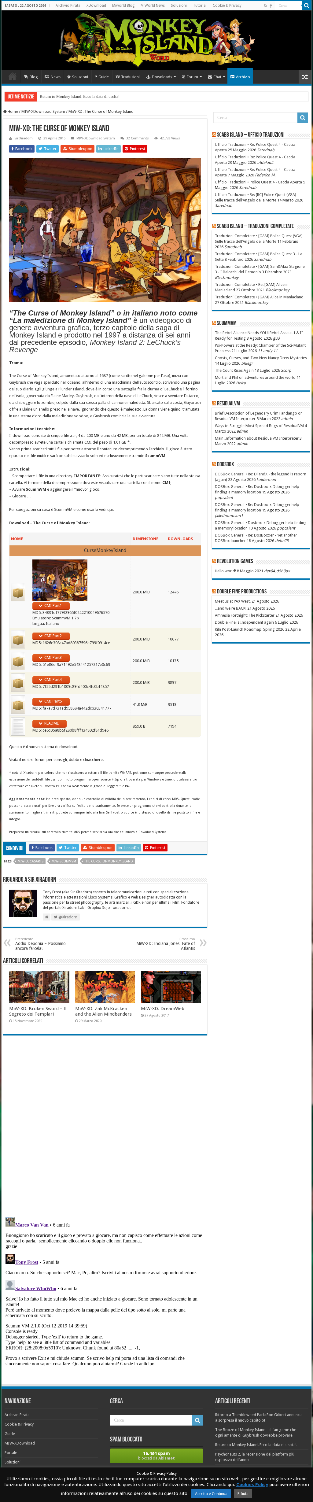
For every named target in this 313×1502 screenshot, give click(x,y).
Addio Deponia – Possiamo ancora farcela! (40, 944)
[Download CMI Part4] (18, 682)
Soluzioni (179, 5)
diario (28, 389)
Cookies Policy (252, 1484)
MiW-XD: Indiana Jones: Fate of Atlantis (165, 944)
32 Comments (137, 138)
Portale (11, 1452)
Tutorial (200, 5)
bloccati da (156, 1455)
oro (38, 416)
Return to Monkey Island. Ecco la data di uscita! (80, 96)
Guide (103, 77)
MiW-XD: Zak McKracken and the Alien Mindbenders (103, 1011)
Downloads (162, 77)
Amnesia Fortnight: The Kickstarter (244, 615)
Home (12, 76)
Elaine (27, 409)
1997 (112, 335)
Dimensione (145, 539)
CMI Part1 (53, 605)
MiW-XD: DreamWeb (162, 1008)
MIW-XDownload (20, 1443)
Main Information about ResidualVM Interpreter (257, 438)
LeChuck (171, 389)
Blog (34, 77)
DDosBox (225, 465)
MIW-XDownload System (43, 111)
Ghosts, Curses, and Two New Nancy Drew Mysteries (261, 358)
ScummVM (63, 509)
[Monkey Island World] (156, 40)
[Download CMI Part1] (18, 591)
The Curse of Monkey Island (108, 861)
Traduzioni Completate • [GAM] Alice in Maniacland (259, 297)
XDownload (96, 5)
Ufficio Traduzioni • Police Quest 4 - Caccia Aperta (258, 182)
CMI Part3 (53, 657)
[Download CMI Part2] (18, 639)
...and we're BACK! (230, 608)
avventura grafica (61, 327)
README (51, 723)
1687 (103, 375)
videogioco (166, 320)
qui (110, 509)
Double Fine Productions (242, 592)
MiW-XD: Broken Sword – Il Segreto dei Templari (37, 1011)
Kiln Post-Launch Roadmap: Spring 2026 (249, 629)
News (56, 77)
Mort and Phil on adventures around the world (255, 377)
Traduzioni (130, 77)
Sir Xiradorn (23, 138)
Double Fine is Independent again (244, 622)
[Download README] (18, 726)
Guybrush (17, 382)
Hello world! (225, 571)
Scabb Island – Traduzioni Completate (255, 226)
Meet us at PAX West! (233, 601)
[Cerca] (306, 5)
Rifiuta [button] (243, 1493)
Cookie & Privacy (227, 5)
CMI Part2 (53, 635)
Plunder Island (71, 389)
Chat (217, 77)
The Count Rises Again (234, 370)
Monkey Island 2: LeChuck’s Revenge (95, 346)
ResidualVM (228, 404)
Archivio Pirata (68, 5)
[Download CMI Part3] (18, 661)
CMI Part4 (53, 679)
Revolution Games (235, 562)
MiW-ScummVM (64, 861)
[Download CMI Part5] (18, 704)
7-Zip (115, 779)
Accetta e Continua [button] (211, 1493)
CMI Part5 (53, 701)
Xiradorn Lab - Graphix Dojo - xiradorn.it (96, 908)
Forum (192, 77)
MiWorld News (153, 5)
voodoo (81, 416)
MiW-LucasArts (30, 861)
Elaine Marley (62, 395)
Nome (17, 539)
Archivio (243, 77)
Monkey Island (32, 335)
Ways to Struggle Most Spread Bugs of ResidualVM (259, 425)
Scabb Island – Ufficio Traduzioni (251, 135)
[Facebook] (271, 5)
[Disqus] (105, 1128)
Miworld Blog (123, 5)
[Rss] (265, 5)
